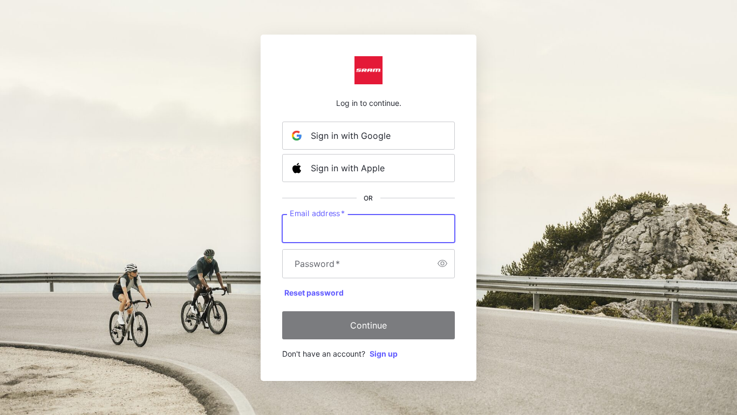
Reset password (314, 292)
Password (317, 264)
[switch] (442, 264)
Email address (317, 213)
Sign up (384, 353)
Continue (368, 325)
